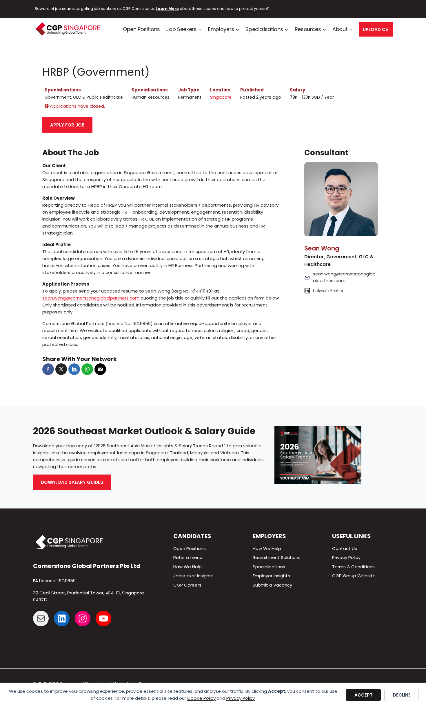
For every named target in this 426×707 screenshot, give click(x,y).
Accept (363, 695)
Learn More (167, 8)
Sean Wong (321, 248)
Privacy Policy (240, 698)
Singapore (221, 97)
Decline (402, 695)
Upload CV (376, 29)
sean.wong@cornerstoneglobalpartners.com (90, 298)
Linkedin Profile (328, 290)
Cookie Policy (201, 698)
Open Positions (141, 29)
